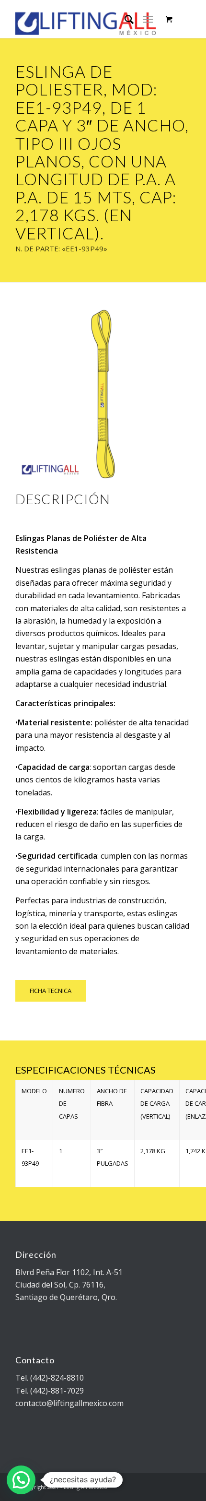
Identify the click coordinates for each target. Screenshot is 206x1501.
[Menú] (148, 19)
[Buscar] (124, 19)
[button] (21, 1480)
